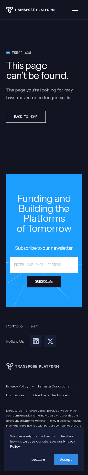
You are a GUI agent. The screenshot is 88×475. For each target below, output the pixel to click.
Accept (66, 459)
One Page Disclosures (51, 395)
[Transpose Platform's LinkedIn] (36, 341)
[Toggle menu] (77, 10)
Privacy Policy (17, 386)
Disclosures (15, 395)
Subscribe (44, 281)
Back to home (26, 117)
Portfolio (14, 326)
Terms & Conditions (53, 386)
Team (34, 326)
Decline (38, 459)
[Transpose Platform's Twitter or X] (50, 341)
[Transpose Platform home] (30, 10)
